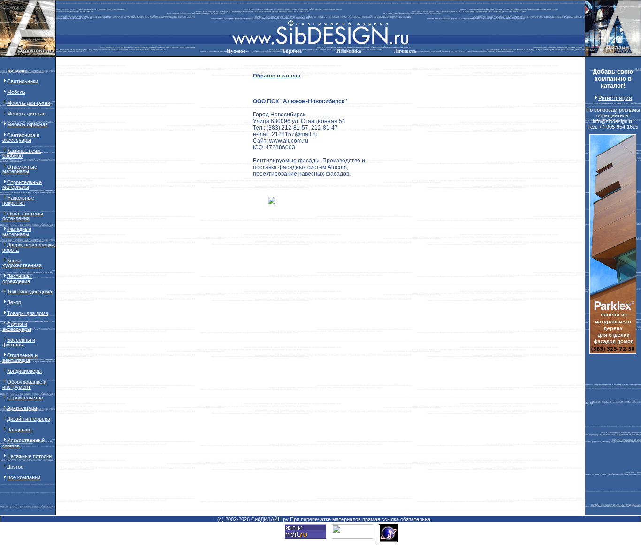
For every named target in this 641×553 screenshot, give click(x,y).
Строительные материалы (22, 184)
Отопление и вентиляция (20, 358)
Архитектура (22, 408)
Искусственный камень (23, 443)
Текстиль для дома (29, 291)
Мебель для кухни (28, 103)
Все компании (23, 477)
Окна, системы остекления (22, 216)
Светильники (22, 81)
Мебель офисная (27, 124)
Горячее (292, 51)
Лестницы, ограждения (17, 278)
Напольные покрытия (18, 200)
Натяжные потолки (29, 456)
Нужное (236, 51)
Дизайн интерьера (28, 419)
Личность (405, 51)
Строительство (25, 397)
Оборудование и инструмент (24, 384)
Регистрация (615, 98)
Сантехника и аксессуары (20, 137)
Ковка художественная (22, 263)
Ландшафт (19, 429)
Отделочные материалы (19, 169)
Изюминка (348, 51)
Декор (14, 302)
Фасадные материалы (16, 231)
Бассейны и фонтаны (18, 342)
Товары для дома (27, 313)
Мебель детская (26, 113)
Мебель (16, 92)
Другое (15, 466)
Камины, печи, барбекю (21, 153)
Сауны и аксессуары (16, 326)
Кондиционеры (24, 371)
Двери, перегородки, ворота (28, 247)
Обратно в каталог (277, 75)
